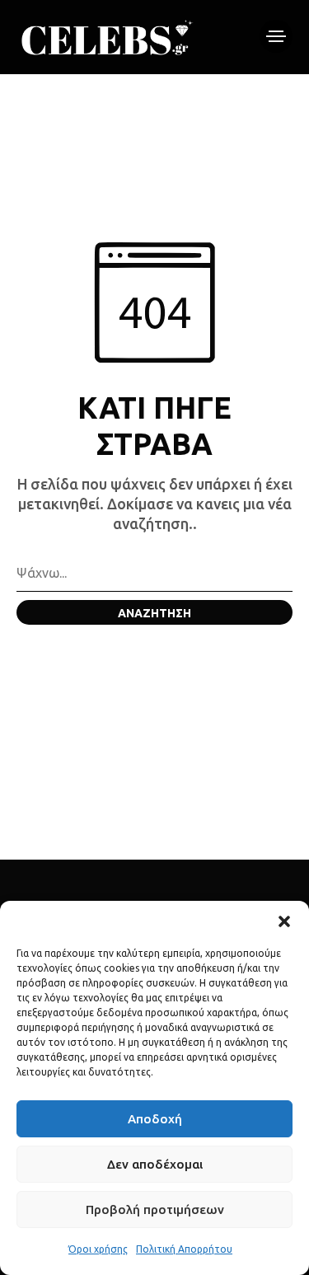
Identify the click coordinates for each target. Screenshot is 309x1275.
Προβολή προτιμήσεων (155, 1209)
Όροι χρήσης (98, 1249)
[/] (276, 36)
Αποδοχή (155, 1119)
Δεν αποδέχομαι (155, 1164)
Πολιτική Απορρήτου (184, 1249)
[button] (284, 921)
